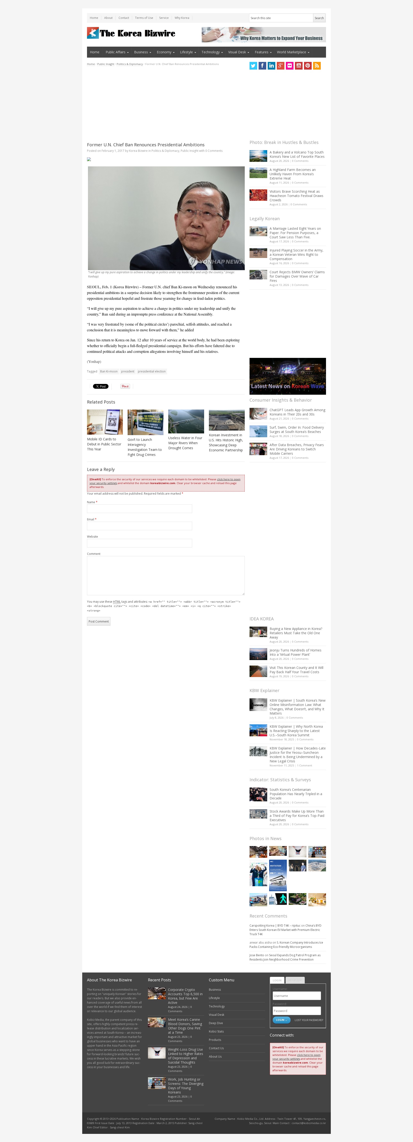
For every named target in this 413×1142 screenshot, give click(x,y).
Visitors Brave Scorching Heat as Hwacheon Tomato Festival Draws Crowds (296, 195)
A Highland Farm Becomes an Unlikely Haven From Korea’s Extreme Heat (293, 173)
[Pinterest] (308, 66)
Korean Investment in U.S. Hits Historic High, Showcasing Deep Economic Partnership (226, 442)
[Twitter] (253, 66)
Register (295, 980)
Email (92, 519)
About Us (215, 1057)
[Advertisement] (166, 104)
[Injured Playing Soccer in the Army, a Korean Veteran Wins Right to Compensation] (258, 253)
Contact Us (216, 1048)
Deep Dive (216, 1023)
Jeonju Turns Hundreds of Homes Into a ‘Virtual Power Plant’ (295, 652)
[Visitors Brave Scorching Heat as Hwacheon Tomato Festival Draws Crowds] (258, 195)
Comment (93, 554)
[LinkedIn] (271, 66)
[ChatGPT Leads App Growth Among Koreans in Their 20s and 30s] (258, 414)
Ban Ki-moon (109, 371)
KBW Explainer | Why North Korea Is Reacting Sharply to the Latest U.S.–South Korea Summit (296, 730)
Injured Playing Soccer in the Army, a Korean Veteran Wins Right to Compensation (296, 254)
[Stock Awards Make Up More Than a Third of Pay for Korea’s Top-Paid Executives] (258, 814)
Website (92, 537)
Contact (124, 18)
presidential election (152, 371)
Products (215, 1040)
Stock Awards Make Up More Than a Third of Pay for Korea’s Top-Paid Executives (297, 815)
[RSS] (317, 66)
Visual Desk (237, 52)
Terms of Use (144, 18)
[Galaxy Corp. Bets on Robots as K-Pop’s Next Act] (297, 899)
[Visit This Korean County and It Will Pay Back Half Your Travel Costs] (258, 671)
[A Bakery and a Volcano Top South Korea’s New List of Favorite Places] (258, 156)
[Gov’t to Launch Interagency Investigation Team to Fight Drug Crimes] (145, 422)
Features (261, 52)
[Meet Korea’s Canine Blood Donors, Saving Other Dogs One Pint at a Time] (278, 851)
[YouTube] (299, 66)
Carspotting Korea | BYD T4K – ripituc (275, 925)
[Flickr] (289, 66)
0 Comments (300, 161)
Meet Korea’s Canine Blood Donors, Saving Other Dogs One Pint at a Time (185, 1026)
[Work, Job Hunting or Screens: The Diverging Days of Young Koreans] (317, 852)
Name (92, 502)
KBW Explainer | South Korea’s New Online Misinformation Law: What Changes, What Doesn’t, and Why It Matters (298, 707)
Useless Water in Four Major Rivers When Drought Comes (185, 443)
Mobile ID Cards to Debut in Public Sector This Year (104, 444)
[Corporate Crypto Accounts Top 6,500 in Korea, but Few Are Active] (258, 852)
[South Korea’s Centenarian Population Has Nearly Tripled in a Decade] (258, 794)
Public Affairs (115, 52)
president (127, 371)
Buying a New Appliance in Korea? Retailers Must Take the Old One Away (296, 632)
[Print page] (166, 159)
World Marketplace (291, 52)
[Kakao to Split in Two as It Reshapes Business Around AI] (297, 865)
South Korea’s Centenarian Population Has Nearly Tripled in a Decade (296, 793)
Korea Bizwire (138, 151)
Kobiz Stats (216, 1031)
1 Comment (304, 765)
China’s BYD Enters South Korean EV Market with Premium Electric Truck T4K (285, 929)
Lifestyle (186, 52)
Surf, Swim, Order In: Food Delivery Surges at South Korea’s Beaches (297, 429)
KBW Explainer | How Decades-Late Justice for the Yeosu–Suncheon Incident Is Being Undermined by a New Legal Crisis (298, 754)
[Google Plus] (280, 66)
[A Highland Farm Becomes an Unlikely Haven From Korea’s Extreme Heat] (258, 173)
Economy (164, 52)
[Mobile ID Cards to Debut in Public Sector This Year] (105, 422)
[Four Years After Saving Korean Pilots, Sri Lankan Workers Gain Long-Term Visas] (258, 899)
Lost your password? (309, 1020)
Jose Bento (257, 955)
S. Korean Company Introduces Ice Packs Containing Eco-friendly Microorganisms (286, 944)
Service (164, 18)
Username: (280, 989)
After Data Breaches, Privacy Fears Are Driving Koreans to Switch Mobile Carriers (297, 449)
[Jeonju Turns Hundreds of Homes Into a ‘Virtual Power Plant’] (258, 654)
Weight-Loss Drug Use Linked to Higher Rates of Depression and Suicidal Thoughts (185, 1056)
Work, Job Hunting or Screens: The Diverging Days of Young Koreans (185, 1085)
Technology (210, 52)
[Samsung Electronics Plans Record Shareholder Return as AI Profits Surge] (278, 899)
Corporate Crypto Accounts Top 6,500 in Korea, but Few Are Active (185, 996)
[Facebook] (262, 66)
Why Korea (182, 18)
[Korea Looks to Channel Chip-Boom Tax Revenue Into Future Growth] (317, 865)
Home (94, 18)
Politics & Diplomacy (130, 64)
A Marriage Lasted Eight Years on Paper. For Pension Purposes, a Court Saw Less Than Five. (295, 232)
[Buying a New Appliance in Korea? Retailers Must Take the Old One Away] (258, 632)
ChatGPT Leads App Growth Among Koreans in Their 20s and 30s (297, 412)
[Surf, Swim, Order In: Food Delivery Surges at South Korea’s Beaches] (258, 431)
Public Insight (105, 64)
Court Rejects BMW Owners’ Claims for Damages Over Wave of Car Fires (297, 276)
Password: (280, 1004)
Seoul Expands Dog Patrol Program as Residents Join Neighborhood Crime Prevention (285, 957)
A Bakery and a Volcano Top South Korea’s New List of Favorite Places (297, 154)
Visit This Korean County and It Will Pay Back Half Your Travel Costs (296, 669)
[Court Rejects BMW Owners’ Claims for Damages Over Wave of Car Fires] (258, 274)
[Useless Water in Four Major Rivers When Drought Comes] (186, 421)
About (108, 18)
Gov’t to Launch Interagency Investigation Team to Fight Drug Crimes (145, 447)
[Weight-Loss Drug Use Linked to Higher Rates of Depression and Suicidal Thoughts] (297, 851)
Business (141, 52)
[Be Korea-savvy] (132, 33)
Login (277, 980)
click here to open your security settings (296, 1056)
